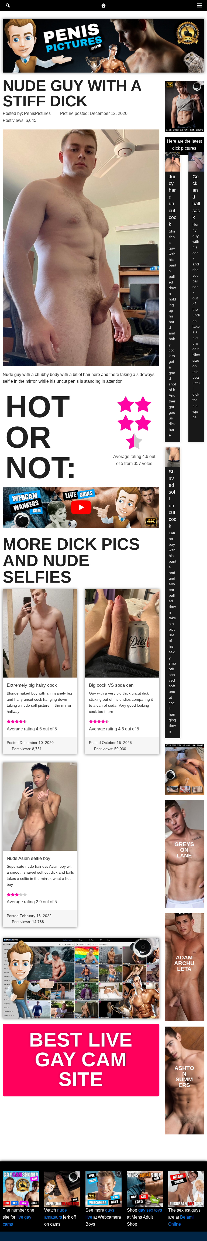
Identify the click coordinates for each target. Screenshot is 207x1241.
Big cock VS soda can (111, 685)
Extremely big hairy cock (32, 685)
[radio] (126, 405)
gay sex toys (150, 1210)
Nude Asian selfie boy (28, 858)
